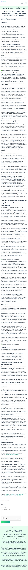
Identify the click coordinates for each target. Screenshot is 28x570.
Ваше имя (3, 504)
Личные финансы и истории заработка (14, 494)
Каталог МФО (9, 531)
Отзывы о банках (7, 534)
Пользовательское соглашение (20, 561)
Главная (2, 18)
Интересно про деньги (8, 8)
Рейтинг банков (17, 530)
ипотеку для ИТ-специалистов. (12, 454)
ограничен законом (14, 551)
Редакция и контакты (20, 534)
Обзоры (18, 8)
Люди (24, 8)
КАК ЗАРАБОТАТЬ (8, 495)
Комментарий (4, 507)
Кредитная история (9, 533)
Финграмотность (7, 7)
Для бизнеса (20, 533)
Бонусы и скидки (20, 7)
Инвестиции (18, 531)
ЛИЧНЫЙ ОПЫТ (17, 495)
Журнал (7, 18)
